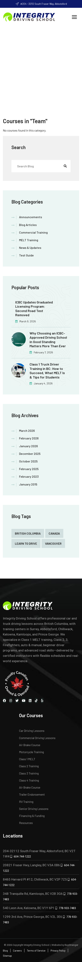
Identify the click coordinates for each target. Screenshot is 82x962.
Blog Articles (28, 225)
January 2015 (28, 484)
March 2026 (27, 430)
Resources (26, 823)
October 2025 (28, 461)
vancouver (53, 543)
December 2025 (29, 453)
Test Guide (26, 255)
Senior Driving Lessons (33, 808)
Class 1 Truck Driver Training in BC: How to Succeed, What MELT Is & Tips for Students (47, 370)
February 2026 (29, 438)
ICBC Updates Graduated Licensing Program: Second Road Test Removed (34, 308)
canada (54, 533)
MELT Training (28, 240)
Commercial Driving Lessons (37, 738)
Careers (17, 950)
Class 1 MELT (27, 759)
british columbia (28, 533)
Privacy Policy (58, 950)
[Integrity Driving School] (29, 16)
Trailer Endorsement (32, 794)
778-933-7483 (67, 908)
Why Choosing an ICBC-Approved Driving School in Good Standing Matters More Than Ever (48, 339)
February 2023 (29, 476)
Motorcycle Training (31, 752)
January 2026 (28, 446)
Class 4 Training (29, 780)
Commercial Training (33, 232)
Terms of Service (36, 950)
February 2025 (29, 469)
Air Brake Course (29, 745)
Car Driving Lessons (31, 730)
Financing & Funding (32, 816)
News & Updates (30, 247)
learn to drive (26, 543)
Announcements (30, 217)
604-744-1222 (22, 856)
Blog (5, 950)
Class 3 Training (29, 773)
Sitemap (7, 955)
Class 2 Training (29, 766)
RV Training (26, 801)
